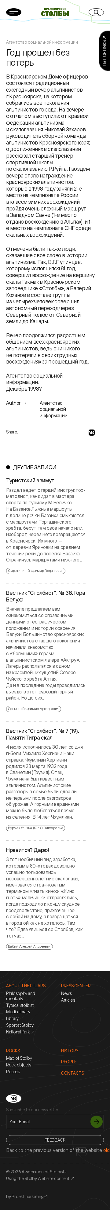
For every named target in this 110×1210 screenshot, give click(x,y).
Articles (68, 1000)
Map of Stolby (19, 1058)
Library (12, 1018)
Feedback (55, 1139)
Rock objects (18, 1064)
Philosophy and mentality (20, 996)
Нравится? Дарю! (27, 850)
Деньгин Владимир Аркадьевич (33, 708)
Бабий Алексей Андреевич (29, 946)
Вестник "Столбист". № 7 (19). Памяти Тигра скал (42, 734)
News (66, 993)
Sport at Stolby (20, 1025)
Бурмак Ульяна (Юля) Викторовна (35, 827)
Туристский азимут (30, 480)
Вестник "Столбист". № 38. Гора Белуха (45, 596)
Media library (18, 1011)
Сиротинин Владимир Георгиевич (36, 570)
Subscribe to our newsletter (32, 1109)
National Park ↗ (20, 1031)
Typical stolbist (20, 1005)
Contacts (72, 1073)
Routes (13, 1071)
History (69, 1050)
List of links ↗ (104, 50)
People (68, 1061)
